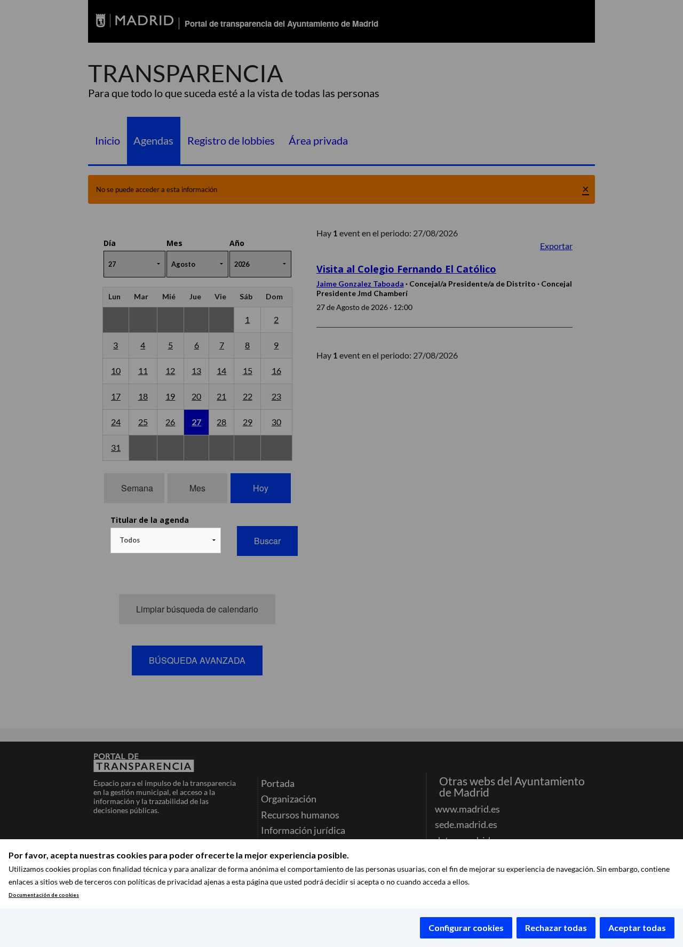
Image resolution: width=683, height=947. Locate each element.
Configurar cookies (466, 927)
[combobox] (165, 540)
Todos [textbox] (130, 540)
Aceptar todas (637, 927)
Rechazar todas (556, 927)
